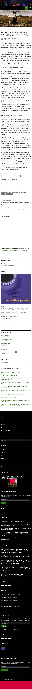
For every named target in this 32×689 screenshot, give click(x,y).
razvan (3, 306)
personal (3, 461)
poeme (2, 419)
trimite (3, 502)
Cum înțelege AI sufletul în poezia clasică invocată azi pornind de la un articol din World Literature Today (15, 562)
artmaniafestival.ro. (13, 169)
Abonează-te (4, 669)
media (6, 29)
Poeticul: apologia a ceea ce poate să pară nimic (12, 549)
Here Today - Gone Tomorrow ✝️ (9, 352)
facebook (4, 508)
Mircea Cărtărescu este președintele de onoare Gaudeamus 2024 (15, 202)
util (9, 29)
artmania (8, 192)
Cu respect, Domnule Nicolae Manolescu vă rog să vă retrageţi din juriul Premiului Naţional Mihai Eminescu (16, 405)
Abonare (4, 626)
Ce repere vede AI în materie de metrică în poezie (12, 521)
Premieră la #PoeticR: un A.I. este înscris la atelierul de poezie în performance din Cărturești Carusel (14, 575)
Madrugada (25, 192)
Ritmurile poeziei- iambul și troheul (9, 375)
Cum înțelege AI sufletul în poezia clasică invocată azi (13, 555)
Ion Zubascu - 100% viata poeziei (8, 397)
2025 (3, 192)
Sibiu (3, 194)
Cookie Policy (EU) (5, 430)
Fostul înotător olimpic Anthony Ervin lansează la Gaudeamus (16, 209)
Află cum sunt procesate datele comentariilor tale (14, 250)
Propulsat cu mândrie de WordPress (8, 679)
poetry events (6, 332)
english (3, 424)
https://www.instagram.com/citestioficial (10, 606)
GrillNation (3, 597)
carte (2, 421)
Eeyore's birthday (5, 335)
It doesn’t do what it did (6, 339)
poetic (3, 8)
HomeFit (3, 600)
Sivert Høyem (9, 194)
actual (3, 29)
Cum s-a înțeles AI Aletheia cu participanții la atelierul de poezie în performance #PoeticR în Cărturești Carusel (15, 551)
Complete (3, 347)
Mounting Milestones (6, 343)
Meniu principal (30, 8)
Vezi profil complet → (6, 321)
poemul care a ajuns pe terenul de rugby (10, 372)
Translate (12, 265)
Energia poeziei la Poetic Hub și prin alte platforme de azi (14, 394)
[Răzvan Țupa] (3, 648)
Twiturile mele (4, 362)
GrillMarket (3, 594)
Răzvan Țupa (16, 38)
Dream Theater (16, 192)
